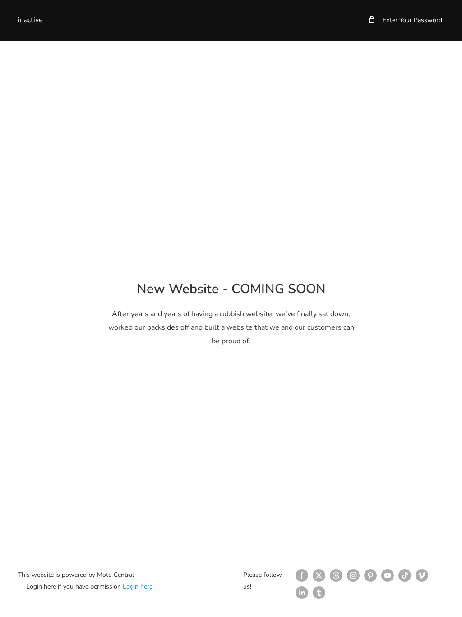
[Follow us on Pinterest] (370, 575)
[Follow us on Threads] (336, 575)
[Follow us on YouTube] (387, 575)
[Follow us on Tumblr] (319, 592)
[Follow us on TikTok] (404, 575)
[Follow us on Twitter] (319, 575)
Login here (137, 586)
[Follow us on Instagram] (353, 575)
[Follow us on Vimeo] (422, 575)
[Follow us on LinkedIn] (302, 592)
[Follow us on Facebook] (302, 575)
